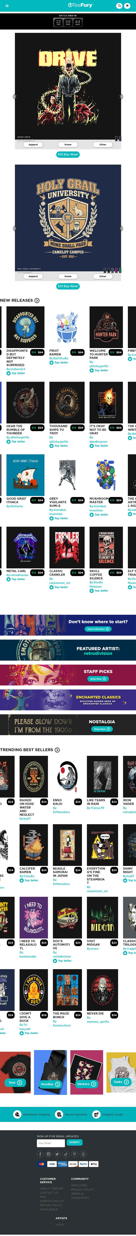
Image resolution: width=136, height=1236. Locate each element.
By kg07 (25, 818)
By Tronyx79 (95, 808)
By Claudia (27, 876)
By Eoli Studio (58, 358)
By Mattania (14, 506)
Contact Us (49, 1192)
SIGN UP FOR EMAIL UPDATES (58, 1136)
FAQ (43, 1197)
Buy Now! (68, 154)
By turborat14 (15, 369)
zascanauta (27, 140)
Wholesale (49, 1209)
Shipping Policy (52, 1201)
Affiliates (79, 1185)
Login (60, 1224)
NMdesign (26, 272)
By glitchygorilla (17, 437)
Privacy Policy (82, 1189)
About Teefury (52, 1188)
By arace (93, 948)
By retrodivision (17, 575)
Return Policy (51, 1205)
